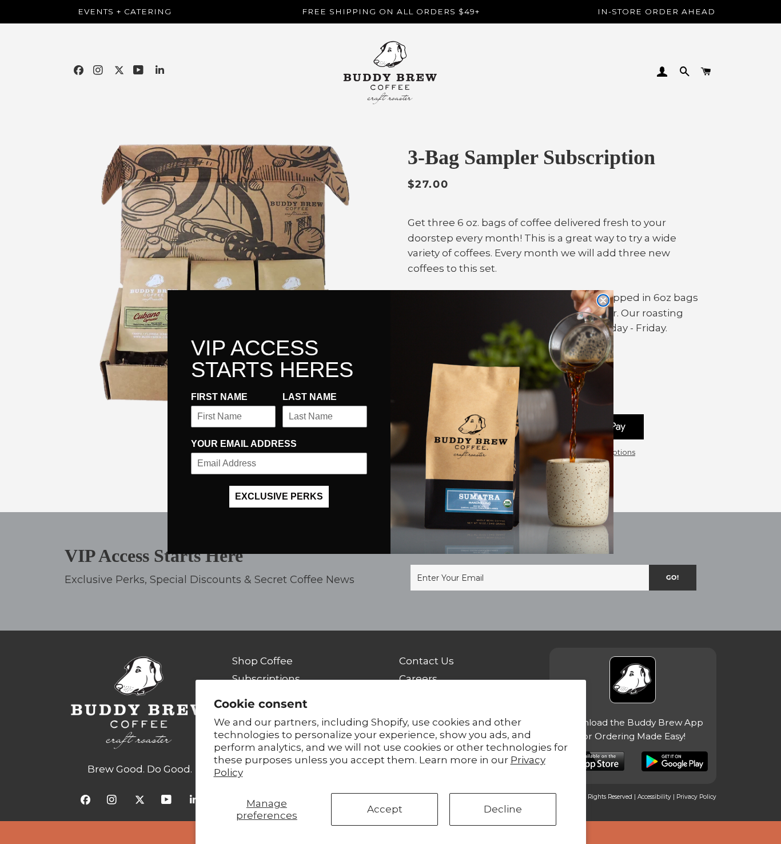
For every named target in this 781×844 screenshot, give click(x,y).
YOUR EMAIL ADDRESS (244, 444)
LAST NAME (309, 397)
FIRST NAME (219, 397)
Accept (385, 809)
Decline (503, 809)
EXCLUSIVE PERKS (279, 496)
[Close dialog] (603, 300)
